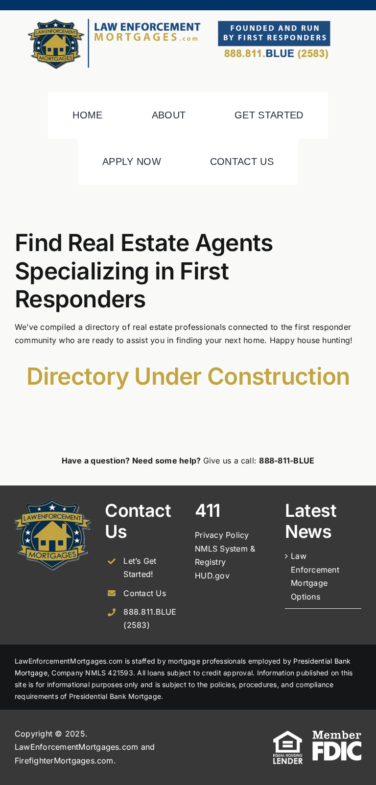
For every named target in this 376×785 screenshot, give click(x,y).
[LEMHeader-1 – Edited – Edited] (188, 14)
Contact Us (144, 593)
